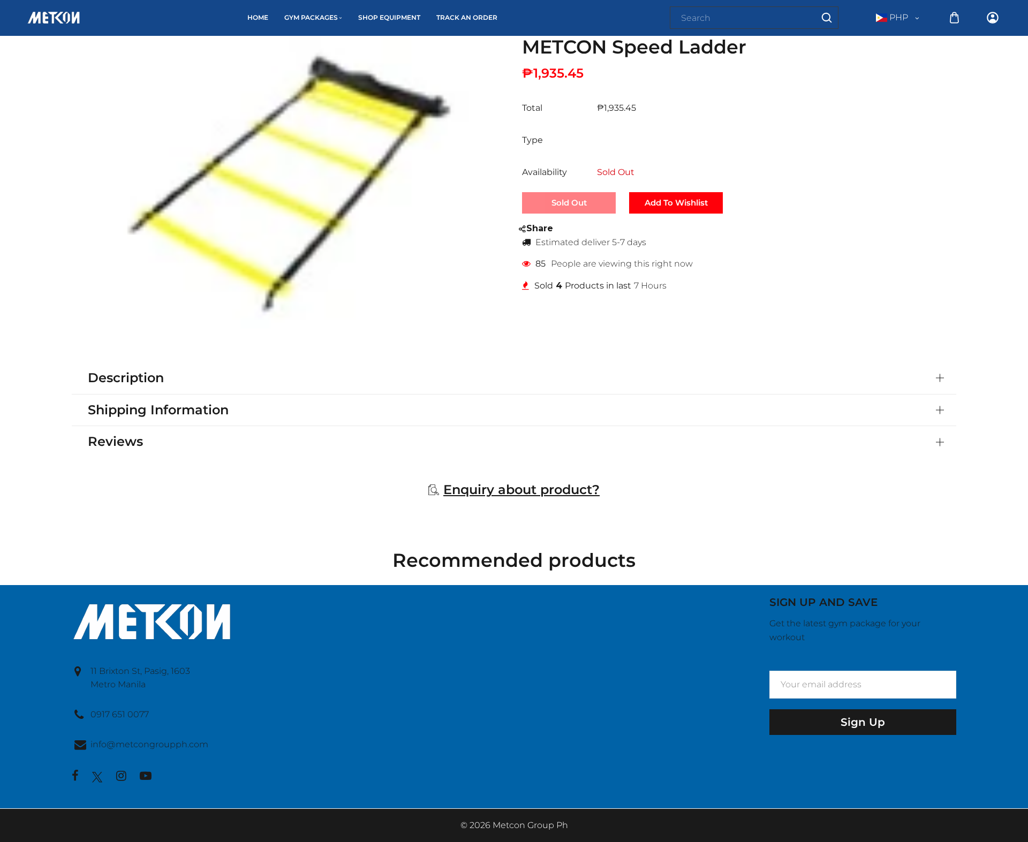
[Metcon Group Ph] (53, 17)
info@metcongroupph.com (149, 744)
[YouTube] (146, 777)
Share (539, 228)
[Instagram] (121, 777)
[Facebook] (75, 777)
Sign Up (863, 722)
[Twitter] (97, 777)
